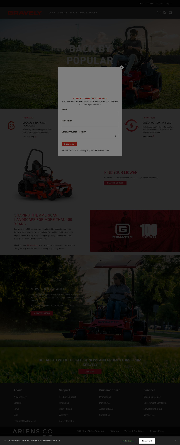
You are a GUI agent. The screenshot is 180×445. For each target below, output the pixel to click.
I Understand (147, 441)
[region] (90, 440)
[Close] (176, 440)
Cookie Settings (128, 441)
